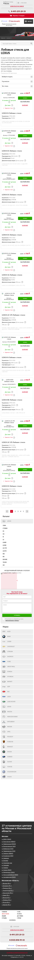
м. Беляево (5, 860)
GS (3, 534)
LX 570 (5, 548)
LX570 (4, 551)
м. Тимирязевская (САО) (8, 851)
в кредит (25, 105)
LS (3, 539)
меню (30, 21)
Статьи (19, 918)
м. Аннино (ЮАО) (6, 870)
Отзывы (4, 918)
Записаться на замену (17, 6)
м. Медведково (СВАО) (8, 872)
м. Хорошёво (5, 865)
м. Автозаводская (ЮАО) (9, 877)
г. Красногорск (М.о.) (7, 893)
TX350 (5, 562)
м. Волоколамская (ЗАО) (9, 846)
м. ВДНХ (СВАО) (6, 839)
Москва (7, 3)
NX (4, 554)
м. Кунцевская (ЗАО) (7, 856)
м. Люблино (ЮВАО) (7, 853)
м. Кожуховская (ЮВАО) (8, 841)
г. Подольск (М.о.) (7, 888)
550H (4, 525)
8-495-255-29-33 (18, 11)
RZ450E (5, 559)
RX (3, 556)
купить (25, 98)
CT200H (5, 528)
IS (3, 537)
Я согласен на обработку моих (14, 619)
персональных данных (12, 620)
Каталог (9, 38)
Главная (3, 38)
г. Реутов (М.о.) (6, 902)
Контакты (12, 920)
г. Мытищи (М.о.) (6, 883)
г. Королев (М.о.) (6, 904)
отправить (17, 615)
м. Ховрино (5, 867)
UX (4, 565)
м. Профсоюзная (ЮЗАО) (9, 844)
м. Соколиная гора (7, 863)
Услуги (19, 914)
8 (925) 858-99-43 (17, 940)
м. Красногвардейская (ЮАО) (10, 874)
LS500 (4, 545)
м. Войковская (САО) (7, 848)
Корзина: (18, 15)
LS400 (4, 542)
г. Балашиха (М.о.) (7, 886)
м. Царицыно (5, 858)
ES (3, 531)
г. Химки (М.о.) (6, 895)
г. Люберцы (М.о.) (6, 900)
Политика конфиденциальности (17, 952)
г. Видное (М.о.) (6, 897)
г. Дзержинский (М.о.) (7, 890)
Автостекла (5, 914)
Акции (4, 916)
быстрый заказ (25, 101)
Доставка (20, 916)
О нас (18, 911)
